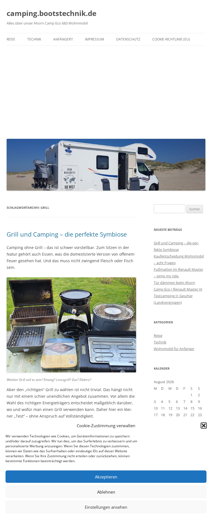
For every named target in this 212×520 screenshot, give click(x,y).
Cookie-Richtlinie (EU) (171, 39)
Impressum (94, 39)
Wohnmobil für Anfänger (174, 348)
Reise (11, 39)
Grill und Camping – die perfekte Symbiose (67, 234)
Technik (34, 39)
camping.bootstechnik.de (51, 13)
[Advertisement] (106, 90)
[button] (203, 425)
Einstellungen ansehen (106, 507)
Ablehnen (106, 492)
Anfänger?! (63, 39)
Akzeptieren (106, 477)
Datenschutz (128, 39)
